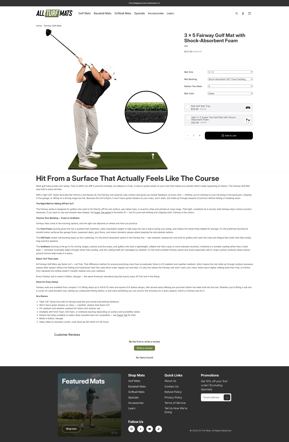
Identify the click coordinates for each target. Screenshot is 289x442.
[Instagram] (131, 429)
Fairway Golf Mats (53, 25)
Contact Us (172, 386)
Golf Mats (134, 380)
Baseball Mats (137, 386)
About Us (170, 380)
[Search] (236, 13)
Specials (133, 397)
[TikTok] (158, 429)
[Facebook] (140, 429)
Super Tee (122, 315)
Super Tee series (102, 212)
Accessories (135, 402)
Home (39, 25)
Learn (131, 408)
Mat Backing (190, 79)
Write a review (144, 348)
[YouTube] (149, 429)
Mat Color (189, 93)
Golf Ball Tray (200, 106)
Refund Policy (173, 391)
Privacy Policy (173, 397)
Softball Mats (136, 391)
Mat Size (188, 72)
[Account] (243, 13)
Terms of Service (175, 402)
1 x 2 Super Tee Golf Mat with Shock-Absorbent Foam (213, 118)
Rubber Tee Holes (193, 86)
